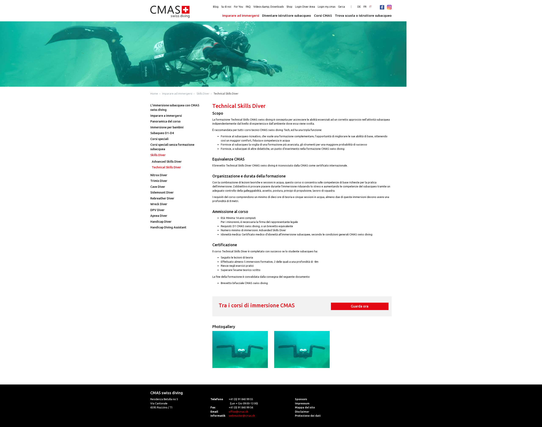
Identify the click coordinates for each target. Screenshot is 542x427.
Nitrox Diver (158, 175)
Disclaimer (302, 411)
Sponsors (301, 399)
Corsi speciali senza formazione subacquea (172, 147)
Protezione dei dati (308, 415)
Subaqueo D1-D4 (162, 133)
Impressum (302, 403)
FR (365, 6)
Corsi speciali (159, 139)
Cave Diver (157, 186)
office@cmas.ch (238, 411)
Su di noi (226, 6)
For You (238, 6)
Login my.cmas (326, 6)
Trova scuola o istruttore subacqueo (363, 15)
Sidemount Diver (162, 192)
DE (359, 6)
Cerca (341, 6)
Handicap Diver (160, 221)
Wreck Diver (158, 204)
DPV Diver (157, 210)
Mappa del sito (305, 407)
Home (154, 93)
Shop (289, 6)
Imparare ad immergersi (240, 15)
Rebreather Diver (162, 198)
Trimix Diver (158, 181)
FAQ (248, 6)
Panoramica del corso (165, 121)
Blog (215, 6)
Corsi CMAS (323, 15)
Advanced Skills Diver (167, 161)
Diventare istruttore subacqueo (286, 15)
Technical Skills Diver (226, 93)
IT (370, 6)
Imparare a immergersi (166, 115)
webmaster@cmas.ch (242, 415)
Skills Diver (202, 93)
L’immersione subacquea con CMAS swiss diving (174, 107)
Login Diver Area (305, 6)
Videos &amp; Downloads (268, 6)
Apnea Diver (158, 215)
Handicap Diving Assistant (168, 227)
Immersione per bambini (167, 127)
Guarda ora (359, 306)
